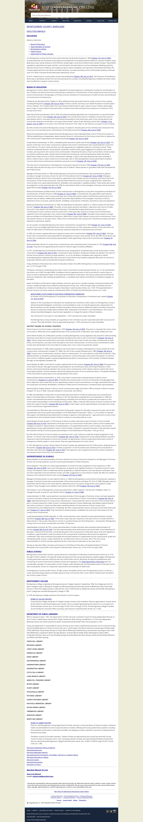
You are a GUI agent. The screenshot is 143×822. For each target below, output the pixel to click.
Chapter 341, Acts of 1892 (96, 233)
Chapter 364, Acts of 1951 (47, 253)
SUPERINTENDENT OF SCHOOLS (40, 456)
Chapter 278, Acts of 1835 (72, 475)
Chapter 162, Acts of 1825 (100, 142)
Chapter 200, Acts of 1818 (91, 130)
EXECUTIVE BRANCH (36, 31)
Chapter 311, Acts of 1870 (101, 225)
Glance (54, 21)
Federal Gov (112, 21)
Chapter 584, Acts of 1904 (58, 404)
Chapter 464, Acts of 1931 (46, 448)
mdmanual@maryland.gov (42, 776)
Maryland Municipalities (35, 762)
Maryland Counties (33, 760)
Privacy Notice (59, 810)
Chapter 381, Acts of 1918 (68, 437)
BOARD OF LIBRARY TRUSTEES (41, 723)
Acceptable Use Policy (46, 810)
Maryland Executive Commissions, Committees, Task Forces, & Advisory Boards (52, 755)
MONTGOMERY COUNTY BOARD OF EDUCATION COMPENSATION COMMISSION (57, 294)
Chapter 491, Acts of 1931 (55, 450)
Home (28, 810)
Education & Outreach (69, 797)
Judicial (89, 21)
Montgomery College (38, 49)
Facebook (107, 811)
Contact (42, 21)
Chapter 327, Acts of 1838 (92, 176)
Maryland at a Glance (34, 765)
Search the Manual (34, 774)
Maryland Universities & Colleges (37, 757)
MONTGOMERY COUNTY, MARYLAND (45, 26)
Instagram (114, 811)
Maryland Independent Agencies (37, 752)
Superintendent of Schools (40, 47)
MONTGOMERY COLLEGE (37, 581)
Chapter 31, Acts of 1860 (66, 194)
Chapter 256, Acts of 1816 (56, 117)
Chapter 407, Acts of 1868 (76, 214)
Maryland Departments (34, 750)
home (31, 21)
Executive (65, 21)
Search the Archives (56, 797)
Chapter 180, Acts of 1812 (83, 76)
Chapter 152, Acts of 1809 (101, 58)
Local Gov (100, 21)
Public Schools (36, 51)
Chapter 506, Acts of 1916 (36, 423)
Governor (59, 800)
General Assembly (67, 800)
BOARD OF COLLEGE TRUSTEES (41, 599)
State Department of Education (93, 562)
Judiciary (75, 800)
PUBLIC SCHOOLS (34, 551)
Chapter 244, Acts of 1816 (54, 104)
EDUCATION (32, 36)
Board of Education (38, 44)
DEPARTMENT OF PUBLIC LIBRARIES (42, 614)
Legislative (77, 21)
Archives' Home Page (57, 796)
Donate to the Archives (73, 810)
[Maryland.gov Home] (35, 8)
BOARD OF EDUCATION (36, 87)
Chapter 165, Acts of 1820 (78, 139)
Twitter (111, 811)
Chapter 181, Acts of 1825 (87, 161)
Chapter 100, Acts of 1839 (51, 188)
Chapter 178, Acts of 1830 (100, 165)
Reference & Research (86, 796)
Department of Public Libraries (42, 54)
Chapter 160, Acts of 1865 (43, 207)
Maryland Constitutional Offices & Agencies (41, 748)
